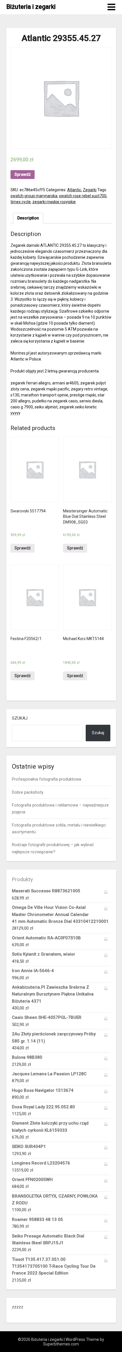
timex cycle (20, 201)
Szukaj (20, 718)
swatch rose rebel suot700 (82, 196)
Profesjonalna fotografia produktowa (46, 779)
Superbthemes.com (61, 1344)
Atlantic (74, 190)
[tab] (28, 218)
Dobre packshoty (27, 792)
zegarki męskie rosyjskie (54, 201)
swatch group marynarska (33, 196)
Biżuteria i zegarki (31, 6)
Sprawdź (22, 174)
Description (28, 218)
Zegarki (89, 190)
